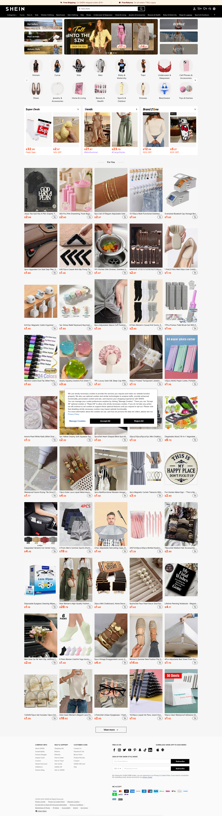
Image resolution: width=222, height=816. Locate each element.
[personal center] (194, 8)
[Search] (141, 9)
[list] (132, 750)
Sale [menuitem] (36, 15)
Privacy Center (40, 802)
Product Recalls (79, 758)
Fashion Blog (39, 770)
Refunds (57, 755)
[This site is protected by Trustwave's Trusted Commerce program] (114, 799)
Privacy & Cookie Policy (162, 775)
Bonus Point (78, 755)
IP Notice (56, 808)
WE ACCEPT (117, 787)
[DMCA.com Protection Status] (120, 799)
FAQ (75, 767)
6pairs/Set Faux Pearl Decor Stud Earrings (146, 604)
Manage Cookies (73, 802)
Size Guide (58, 764)
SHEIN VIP (58, 767)
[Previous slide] (67, 36)
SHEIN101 (39, 767)
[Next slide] (154, 36)
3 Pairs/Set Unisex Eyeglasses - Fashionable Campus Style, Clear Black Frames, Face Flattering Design (110, 715)
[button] (209, 8)
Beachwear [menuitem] (60, 15)
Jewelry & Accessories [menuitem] (137, 15)
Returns (57, 751)
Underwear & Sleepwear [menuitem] (103, 15)
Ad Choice (84, 808)
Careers (38, 761)
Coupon (76, 761)
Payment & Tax (79, 751)
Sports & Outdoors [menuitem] (202, 15)
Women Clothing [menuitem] (47, 15)
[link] (55, 2)
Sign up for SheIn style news (125, 757)
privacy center (147, 777)
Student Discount (41, 764)
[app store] (158, 751)
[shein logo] (15, 8)
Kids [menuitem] (82, 15)
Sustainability (40, 751)
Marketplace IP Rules (42, 808)
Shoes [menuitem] (88, 15)
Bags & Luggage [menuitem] (185, 15)
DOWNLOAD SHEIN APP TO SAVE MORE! (171, 745)
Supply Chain (40, 758)
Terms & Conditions (76, 805)
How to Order (59, 758)
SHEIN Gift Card (79, 764)
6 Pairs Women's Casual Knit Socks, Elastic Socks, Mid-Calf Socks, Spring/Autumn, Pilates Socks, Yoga (146, 325)
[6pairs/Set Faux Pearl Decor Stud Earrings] (146, 580)
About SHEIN (39, 748)
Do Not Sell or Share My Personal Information (51, 805)
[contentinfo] (150, 793)
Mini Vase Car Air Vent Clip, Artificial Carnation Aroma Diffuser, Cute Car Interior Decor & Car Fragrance (40, 659)
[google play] (162, 751)
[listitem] (40, 193)
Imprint (75, 808)
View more (109, 729)
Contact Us (77, 748)
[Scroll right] (214, 14)
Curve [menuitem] (22, 15)
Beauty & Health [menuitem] (154, 15)
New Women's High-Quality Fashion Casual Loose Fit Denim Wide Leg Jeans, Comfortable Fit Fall (75, 604)
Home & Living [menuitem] (120, 15)
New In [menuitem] (29, 15)
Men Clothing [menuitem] (73, 15)
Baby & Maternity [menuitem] (170, 15)
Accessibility (66, 808)
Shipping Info (59, 748)
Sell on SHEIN (59, 770)
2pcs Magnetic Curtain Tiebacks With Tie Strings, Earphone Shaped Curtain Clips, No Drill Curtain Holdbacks (146, 492)
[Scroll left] (211, 14)
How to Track (59, 761)
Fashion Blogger (41, 755)
